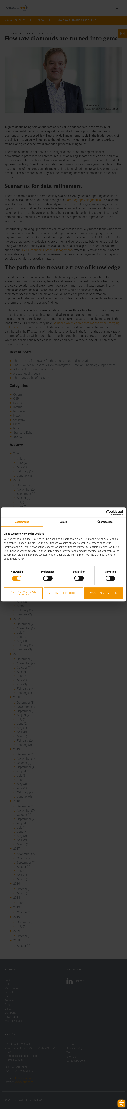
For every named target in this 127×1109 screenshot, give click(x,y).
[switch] (48, 578)
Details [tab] (63, 521)
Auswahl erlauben (63, 593)
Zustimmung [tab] (22, 521)
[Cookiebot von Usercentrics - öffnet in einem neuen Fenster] (108, 512)
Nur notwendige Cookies (23, 593)
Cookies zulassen (103, 593)
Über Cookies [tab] (105, 521)
